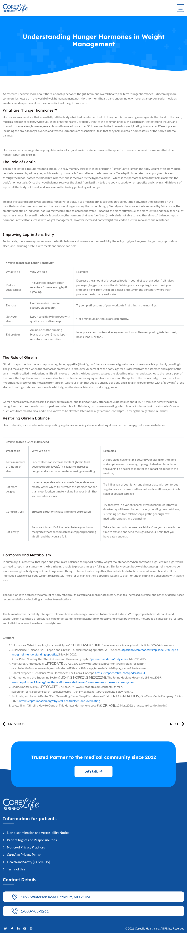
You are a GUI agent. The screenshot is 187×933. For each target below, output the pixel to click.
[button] (180, 8)
